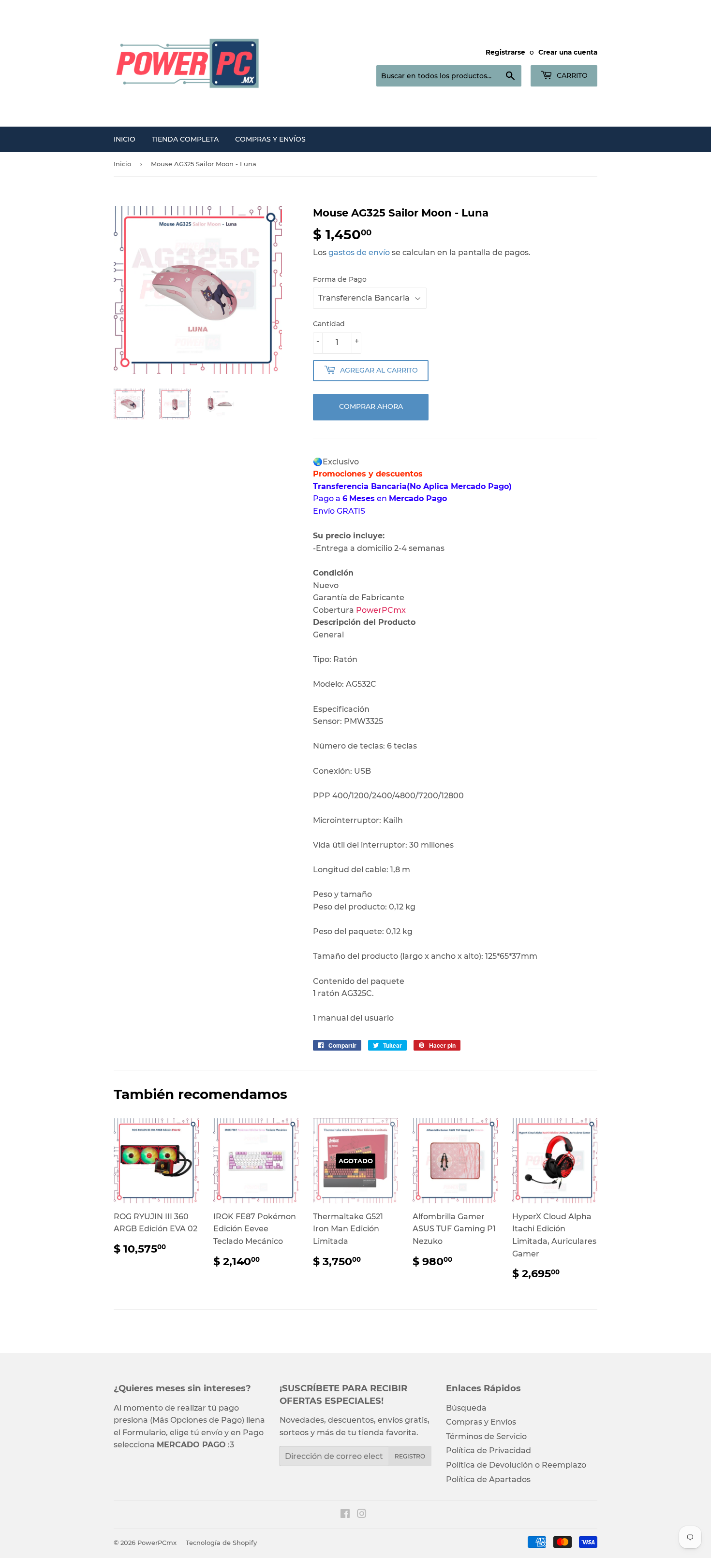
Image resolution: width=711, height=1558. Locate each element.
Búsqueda (466, 1408)
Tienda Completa (185, 139)
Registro (410, 1456)
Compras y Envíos (270, 139)
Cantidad (329, 323)
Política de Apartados (488, 1479)
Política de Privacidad (488, 1450)
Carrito (571, 75)
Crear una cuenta (567, 52)
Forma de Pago (340, 279)
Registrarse (505, 52)
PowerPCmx (157, 1542)
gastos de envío (359, 252)
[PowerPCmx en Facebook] (345, 1514)
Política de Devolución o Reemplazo (516, 1465)
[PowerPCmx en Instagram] (362, 1514)
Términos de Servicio (486, 1436)
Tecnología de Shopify (221, 1542)
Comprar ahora (371, 406)
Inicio (124, 139)
